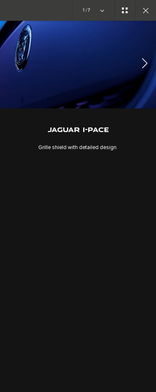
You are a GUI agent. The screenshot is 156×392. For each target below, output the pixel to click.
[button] (145, 64)
